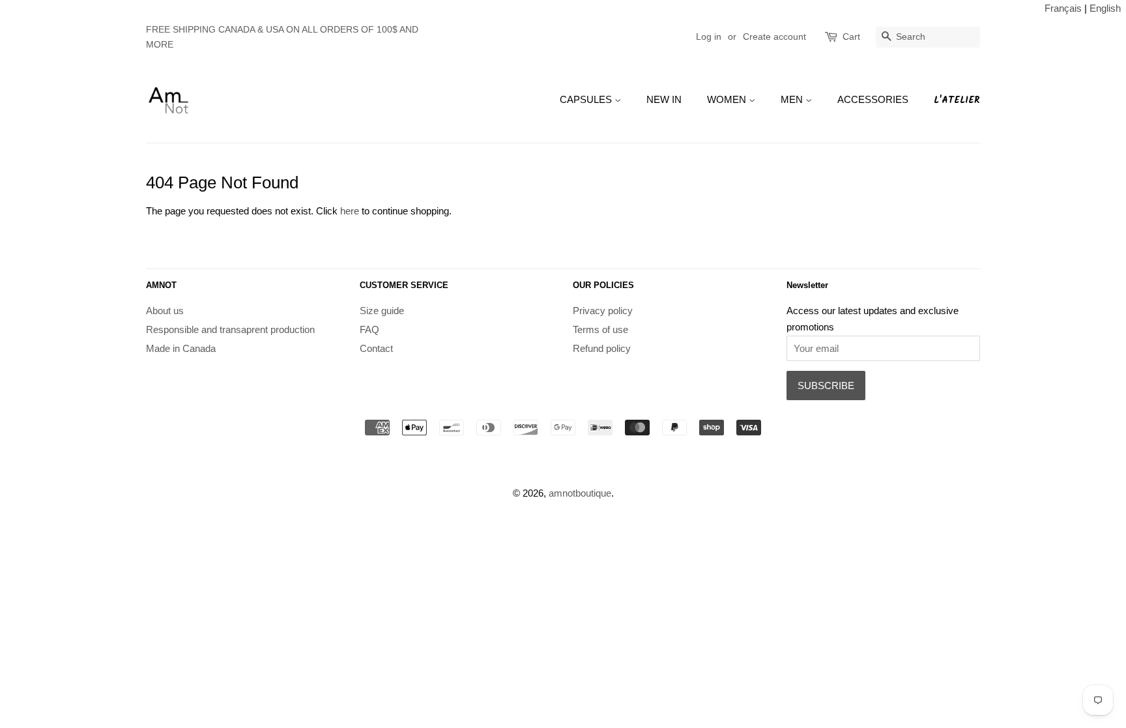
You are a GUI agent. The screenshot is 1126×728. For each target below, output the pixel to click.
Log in (708, 36)
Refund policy (602, 348)
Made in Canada (181, 348)
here (349, 210)
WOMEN (728, 99)
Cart (851, 36)
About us (165, 310)
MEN (793, 99)
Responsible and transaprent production (230, 329)
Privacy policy (603, 310)
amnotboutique (580, 493)
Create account (774, 36)
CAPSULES (587, 99)
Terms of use (600, 329)
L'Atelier (957, 100)
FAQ (369, 329)
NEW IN (664, 99)
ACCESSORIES (872, 99)
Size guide (382, 310)
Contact (376, 348)
